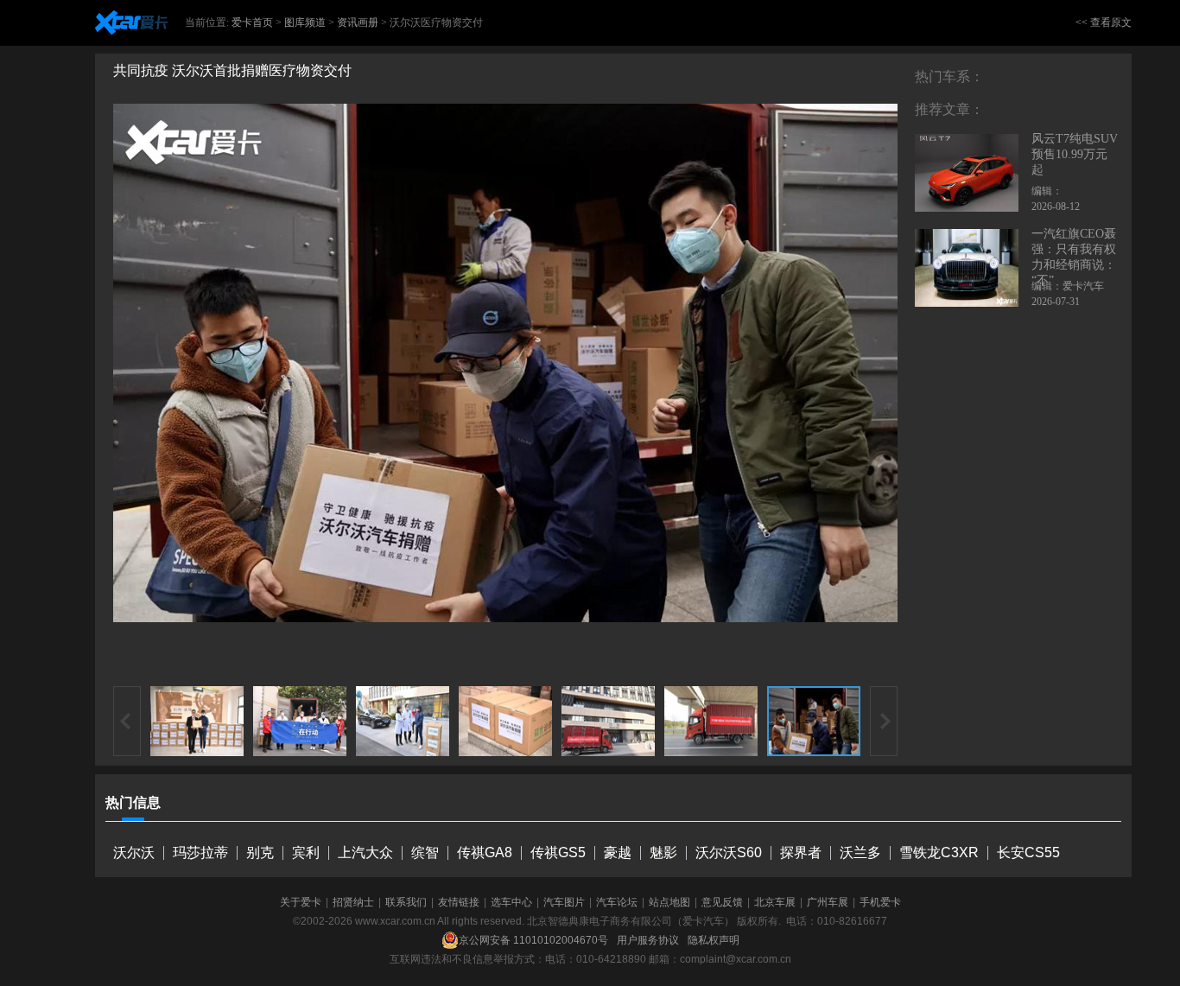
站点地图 (669, 902)
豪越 (617, 852)
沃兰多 (860, 852)
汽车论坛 (617, 902)
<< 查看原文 (1103, 22)
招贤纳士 (353, 902)
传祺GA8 (484, 852)
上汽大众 (365, 852)
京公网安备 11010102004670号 (533, 940)
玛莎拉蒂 (200, 852)
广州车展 (827, 902)
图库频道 (305, 22)
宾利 (306, 852)
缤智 (425, 852)
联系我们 (406, 902)
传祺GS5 (558, 852)
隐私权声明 (713, 940)
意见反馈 (722, 902)
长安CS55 (1028, 852)
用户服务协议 (648, 940)
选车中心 (511, 902)
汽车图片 (564, 902)
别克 (260, 852)
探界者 (801, 852)
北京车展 (775, 902)
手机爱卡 (880, 902)
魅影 (663, 852)
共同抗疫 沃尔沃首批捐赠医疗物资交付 (232, 70)
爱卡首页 (252, 22)
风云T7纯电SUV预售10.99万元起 (1074, 154)
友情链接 (458, 902)
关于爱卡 (300, 902)
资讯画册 (357, 22)
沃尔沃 (134, 852)
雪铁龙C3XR (939, 852)
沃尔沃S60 (728, 852)
